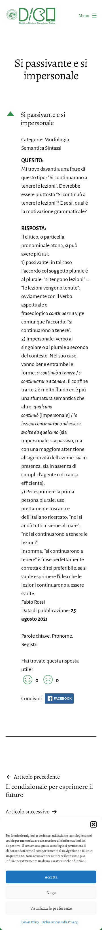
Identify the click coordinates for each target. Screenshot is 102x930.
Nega (51, 892)
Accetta (51, 877)
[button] (93, 824)
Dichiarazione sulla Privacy (60, 922)
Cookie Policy (30, 922)
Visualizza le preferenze (51, 908)
